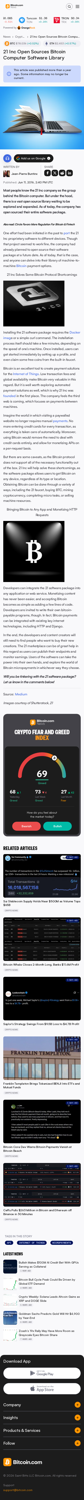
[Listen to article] (7, 158)
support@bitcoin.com (17, 1490)
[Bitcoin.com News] (14, 6)
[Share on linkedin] (69, 173)
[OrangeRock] (26, 28)
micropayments (61, 1242)
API (9, 1242)
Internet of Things (32, 1242)
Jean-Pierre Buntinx (24, 173)
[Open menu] (77, 6)
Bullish (57, 826)
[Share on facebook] (47, 173)
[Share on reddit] (62, 173)
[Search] (69, 6)
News (7, 36)
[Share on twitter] (55, 173)
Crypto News (20, 36)
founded (9, 396)
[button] (48, 158)
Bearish (26, 826)
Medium (20, 694)
